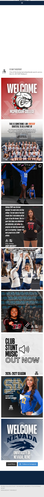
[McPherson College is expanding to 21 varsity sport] (22, 98)
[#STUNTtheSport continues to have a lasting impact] (22, 226)
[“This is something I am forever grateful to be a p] (22, 141)
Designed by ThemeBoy (9, 490)
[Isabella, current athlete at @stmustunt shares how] (22, 397)
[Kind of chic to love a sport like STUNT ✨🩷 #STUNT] (22, 269)
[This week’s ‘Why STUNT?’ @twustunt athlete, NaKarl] (22, 311)
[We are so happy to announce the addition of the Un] (22, 439)
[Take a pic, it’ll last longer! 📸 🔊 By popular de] (22, 354)
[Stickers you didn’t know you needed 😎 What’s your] (22, 183)
